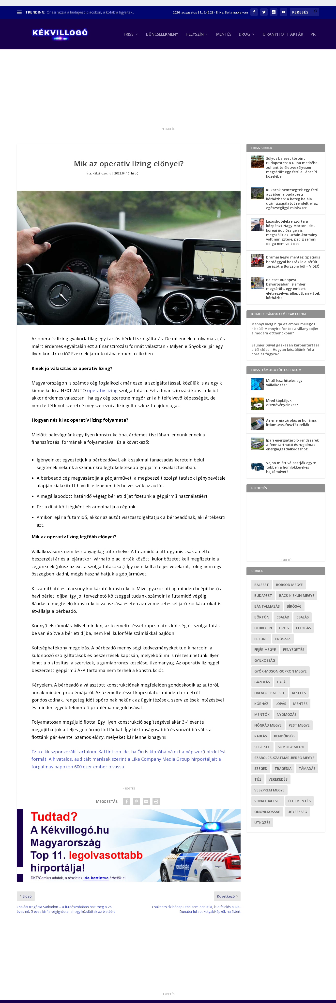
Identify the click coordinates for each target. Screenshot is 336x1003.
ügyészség (297, 811)
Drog (244, 34)
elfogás (303, 628)
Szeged (260, 768)
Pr (313, 34)
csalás (302, 617)
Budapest (263, 595)
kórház (261, 703)
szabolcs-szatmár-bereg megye (284, 757)
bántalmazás (267, 606)
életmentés (299, 801)
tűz (257, 779)
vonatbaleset (267, 801)
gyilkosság (264, 660)
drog (284, 628)
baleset (261, 584)
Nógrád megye (268, 725)
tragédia (283, 768)
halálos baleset (269, 692)
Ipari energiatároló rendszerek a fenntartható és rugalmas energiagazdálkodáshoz (292, 444)
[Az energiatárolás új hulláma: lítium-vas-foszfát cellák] (257, 423)
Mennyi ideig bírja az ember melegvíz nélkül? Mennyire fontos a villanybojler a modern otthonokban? (284, 328)
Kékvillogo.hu (102, 173)
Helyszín (195, 34)
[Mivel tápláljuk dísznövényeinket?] (257, 404)
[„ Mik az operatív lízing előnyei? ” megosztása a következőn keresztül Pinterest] (136, 801)
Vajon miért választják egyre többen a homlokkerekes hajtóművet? (291, 467)
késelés (299, 692)
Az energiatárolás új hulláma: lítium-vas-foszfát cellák (291, 422)
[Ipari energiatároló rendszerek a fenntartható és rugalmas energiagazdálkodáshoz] (257, 443)
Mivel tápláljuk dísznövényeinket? (282, 402)
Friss (129, 34)
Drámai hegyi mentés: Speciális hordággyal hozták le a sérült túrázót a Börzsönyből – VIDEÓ (293, 261)
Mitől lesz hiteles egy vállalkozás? (284, 382)
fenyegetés (293, 649)
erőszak (283, 638)
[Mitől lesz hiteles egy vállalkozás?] (257, 384)
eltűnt (261, 638)
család (282, 617)
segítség (262, 747)
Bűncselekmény (162, 34)
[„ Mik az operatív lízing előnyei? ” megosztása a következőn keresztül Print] (156, 801)
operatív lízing (102, 390)
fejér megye (265, 649)
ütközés (262, 822)
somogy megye (291, 747)
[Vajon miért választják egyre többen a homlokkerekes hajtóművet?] (257, 466)
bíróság (294, 606)
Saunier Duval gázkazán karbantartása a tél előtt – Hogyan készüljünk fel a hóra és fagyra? (285, 349)
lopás (280, 703)
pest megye (299, 725)
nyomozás (286, 714)
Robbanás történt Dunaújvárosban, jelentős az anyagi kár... (94, 12)
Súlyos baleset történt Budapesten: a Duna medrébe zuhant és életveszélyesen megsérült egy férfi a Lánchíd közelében (291, 167)
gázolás (262, 682)
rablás (260, 736)
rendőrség (284, 736)
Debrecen (263, 628)
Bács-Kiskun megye (296, 595)
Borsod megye (289, 584)
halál (282, 682)
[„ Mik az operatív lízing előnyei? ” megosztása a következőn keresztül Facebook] (127, 801)
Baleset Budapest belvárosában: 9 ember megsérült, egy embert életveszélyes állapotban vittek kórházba (293, 288)
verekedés (278, 779)
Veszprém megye (269, 790)
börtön (261, 617)
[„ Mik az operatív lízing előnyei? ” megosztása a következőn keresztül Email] (146, 801)
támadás (307, 768)
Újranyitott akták (283, 34)
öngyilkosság (267, 811)
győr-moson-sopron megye (280, 671)
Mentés (223, 34)
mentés (300, 703)
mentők (262, 714)
